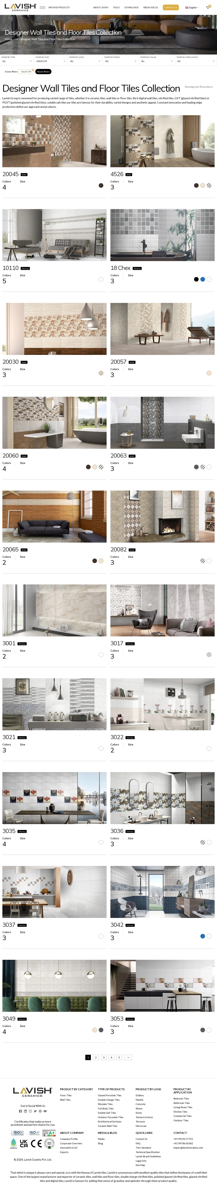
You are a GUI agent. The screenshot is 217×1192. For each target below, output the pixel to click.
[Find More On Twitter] (35, 1111)
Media (101, 1138)
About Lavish (100, 7)
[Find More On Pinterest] (40, 1111)
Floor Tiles (66, 1095)
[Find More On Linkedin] (25, 1111)
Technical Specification (148, 1152)
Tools (116, 7)
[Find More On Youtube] (45, 1111)
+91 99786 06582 (183, 1143)
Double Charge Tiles (109, 1099)
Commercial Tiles (182, 1115)
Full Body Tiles (106, 1108)
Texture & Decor (144, 1117)
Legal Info (141, 1160)
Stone (139, 1112)
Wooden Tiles (105, 1104)
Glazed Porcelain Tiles (110, 1095)
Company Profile (69, 1138)
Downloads (132, 7)
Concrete (141, 1104)
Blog (100, 1143)
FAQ (138, 1143)
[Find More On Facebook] (20, 1111)
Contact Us (170, 7)
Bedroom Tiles (181, 1098)
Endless (140, 1095)
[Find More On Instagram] (30, 1111)
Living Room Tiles (182, 1107)
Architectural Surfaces (110, 1121)
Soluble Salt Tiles (107, 1112)
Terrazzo (140, 1121)
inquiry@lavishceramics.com (188, 1147)
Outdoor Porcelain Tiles (110, 1117)
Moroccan (141, 1125)
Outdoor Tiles (180, 1120)
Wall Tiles (65, 1099)
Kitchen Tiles (180, 1111)
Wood (139, 1108)
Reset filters (43, 71)
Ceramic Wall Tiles (107, 1125)
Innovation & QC (69, 1147)
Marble (139, 1099)
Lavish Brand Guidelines (148, 1156)
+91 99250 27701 (183, 1138)
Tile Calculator (143, 1147)
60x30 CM (26, 71)
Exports (64, 1152)
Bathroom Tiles (181, 1102)
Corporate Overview (71, 1143)
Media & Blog (150, 7)
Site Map (140, 1165)
